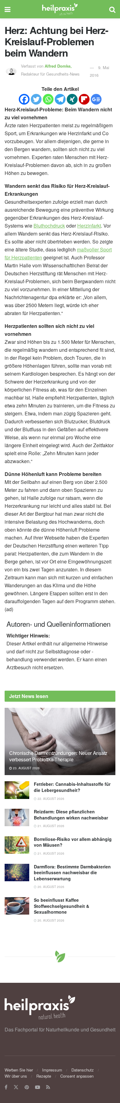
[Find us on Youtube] (37, 1087)
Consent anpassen (77, 1076)
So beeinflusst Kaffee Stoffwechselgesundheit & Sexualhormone (61, 906)
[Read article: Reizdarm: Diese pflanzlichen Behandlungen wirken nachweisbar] (17, 817)
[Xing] (72, 99)
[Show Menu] (7, 9)
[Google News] (96, 99)
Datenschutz (82, 1070)
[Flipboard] (84, 99)
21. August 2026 (50, 826)
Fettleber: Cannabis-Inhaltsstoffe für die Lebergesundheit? (72, 787)
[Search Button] (112, 9)
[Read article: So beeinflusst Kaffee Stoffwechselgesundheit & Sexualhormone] (17, 906)
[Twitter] (36, 99)
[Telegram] (60, 99)
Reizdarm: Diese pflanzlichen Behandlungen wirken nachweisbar (71, 814)
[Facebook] (24, 99)
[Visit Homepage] (60, 9)
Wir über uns (16, 1076)
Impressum (52, 1070)
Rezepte (43, 1076)
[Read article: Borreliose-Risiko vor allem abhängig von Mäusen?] (17, 845)
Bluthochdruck (49, 225)
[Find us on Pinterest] (27, 1087)
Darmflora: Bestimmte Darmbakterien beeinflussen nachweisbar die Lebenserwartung (72, 872)
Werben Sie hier (19, 1070)
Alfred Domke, (59, 66)
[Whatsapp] (48, 99)
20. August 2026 (50, 887)
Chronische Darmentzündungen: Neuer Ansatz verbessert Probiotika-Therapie (58, 756)
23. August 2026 (26, 768)
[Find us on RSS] (48, 1087)
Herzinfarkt (89, 225)
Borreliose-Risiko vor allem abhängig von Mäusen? (73, 842)
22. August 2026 (50, 799)
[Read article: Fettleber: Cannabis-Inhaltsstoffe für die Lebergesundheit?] (17, 790)
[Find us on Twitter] (16, 1087)
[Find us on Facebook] (6, 1087)
